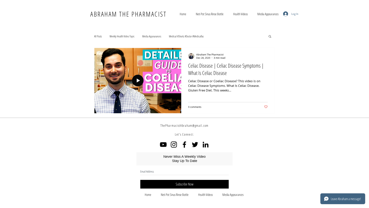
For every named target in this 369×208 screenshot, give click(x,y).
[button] (270, 37)
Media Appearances (151, 36)
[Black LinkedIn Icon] (205, 144)
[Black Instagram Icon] (174, 144)
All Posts (98, 36)
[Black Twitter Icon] (195, 144)
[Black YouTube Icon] (163, 144)
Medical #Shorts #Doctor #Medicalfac (186, 36)
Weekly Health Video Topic (122, 36)
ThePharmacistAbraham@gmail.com (184, 125)
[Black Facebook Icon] (184, 144)
